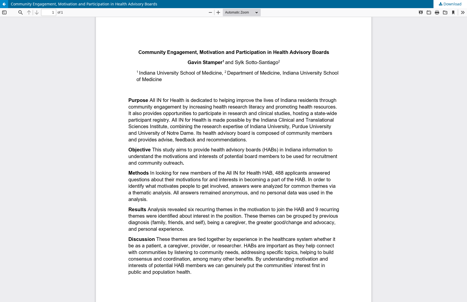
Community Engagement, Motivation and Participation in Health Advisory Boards (84, 3)
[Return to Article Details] (4, 4)
